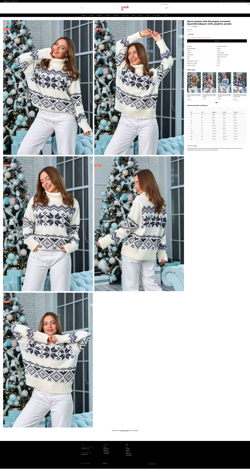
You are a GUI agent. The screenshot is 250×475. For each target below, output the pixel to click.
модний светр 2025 (193, 150)
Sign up (166, 4)
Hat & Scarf (156, 15)
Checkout (128, 448)
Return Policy (129, 453)
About (105, 447)
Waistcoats (125, 15)
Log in (161, 4)
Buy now (217, 41)
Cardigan (116, 15)
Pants (133, 15)
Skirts (140, 15)
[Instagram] (105, 464)
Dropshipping (107, 452)
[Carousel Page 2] (217, 102)
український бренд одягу (212, 148)
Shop (127, 444)
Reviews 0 (195, 26)
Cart (127, 447)
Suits (148, 15)
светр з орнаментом (237, 148)
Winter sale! (202, 148)
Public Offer (106, 453)
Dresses (84, 15)
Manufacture (106, 448)
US (248, 4)
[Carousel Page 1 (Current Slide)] (216, 102)
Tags (165, 15)
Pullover (99, 15)
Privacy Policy (129, 455)
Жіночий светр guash (225, 148)
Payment (128, 450)
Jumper (92, 15)
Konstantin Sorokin (151, 464)
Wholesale (106, 450)
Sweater (107, 15)
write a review (124, 430)
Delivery (127, 452)
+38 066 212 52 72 (14, 1)
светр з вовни (202, 150)
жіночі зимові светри (212, 150)
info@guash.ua (6, 1)
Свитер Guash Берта (193, 148)
